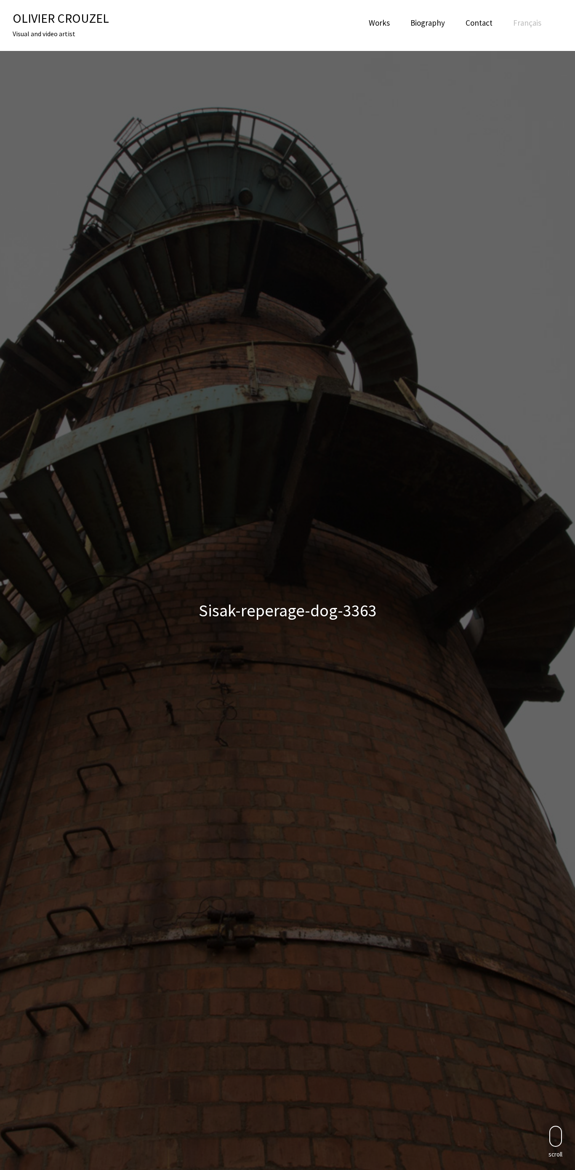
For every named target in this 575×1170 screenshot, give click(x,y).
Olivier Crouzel (61, 18)
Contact (479, 23)
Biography (427, 23)
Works (379, 23)
